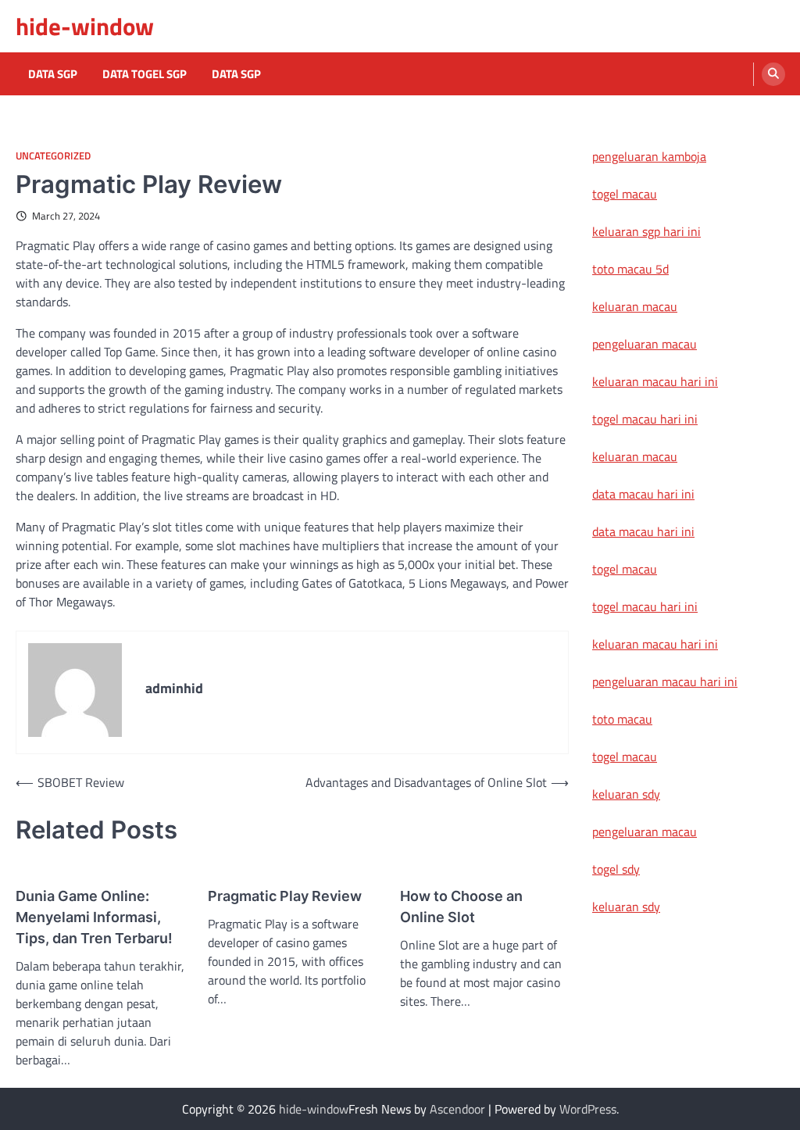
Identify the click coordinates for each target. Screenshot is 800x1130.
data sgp (236, 74)
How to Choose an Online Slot (461, 906)
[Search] (773, 74)
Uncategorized (53, 156)
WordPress (587, 1109)
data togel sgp (144, 74)
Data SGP (52, 74)
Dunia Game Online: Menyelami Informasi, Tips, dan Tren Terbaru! (94, 917)
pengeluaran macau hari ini (665, 681)
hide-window (85, 26)
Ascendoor (457, 1109)
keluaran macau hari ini (655, 381)
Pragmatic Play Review (285, 896)
